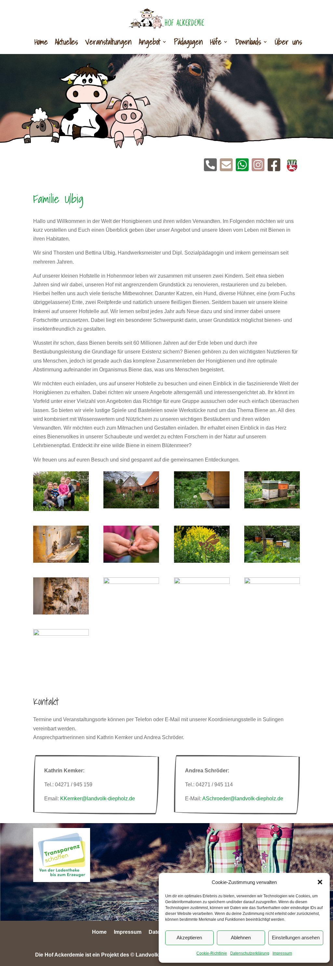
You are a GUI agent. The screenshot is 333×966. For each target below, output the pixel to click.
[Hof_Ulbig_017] (202, 561)
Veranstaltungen (108, 41)
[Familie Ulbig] (61, 509)
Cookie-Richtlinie (211, 953)
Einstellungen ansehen (296, 937)
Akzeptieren (189, 937)
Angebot (149, 41)
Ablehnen (241, 937)
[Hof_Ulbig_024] (61, 634)
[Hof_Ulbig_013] (202, 506)
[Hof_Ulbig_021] (131, 582)
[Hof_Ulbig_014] (272, 506)
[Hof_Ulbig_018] (272, 561)
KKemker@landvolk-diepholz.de (97, 798)
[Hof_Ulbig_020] (131, 506)
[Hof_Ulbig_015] (61, 561)
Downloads (248, 41)
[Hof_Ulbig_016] (131, 561)
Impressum (282, 953)
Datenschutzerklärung (249, 953)
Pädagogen (188, 41)
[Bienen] (272, 582)
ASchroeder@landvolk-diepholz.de (242, 798)
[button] (320, 882)
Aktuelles (66, 41)
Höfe (215, 41)
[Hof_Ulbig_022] (202, 582)
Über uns (288, 41)
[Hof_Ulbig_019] (61, 612)
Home (41, 41)
